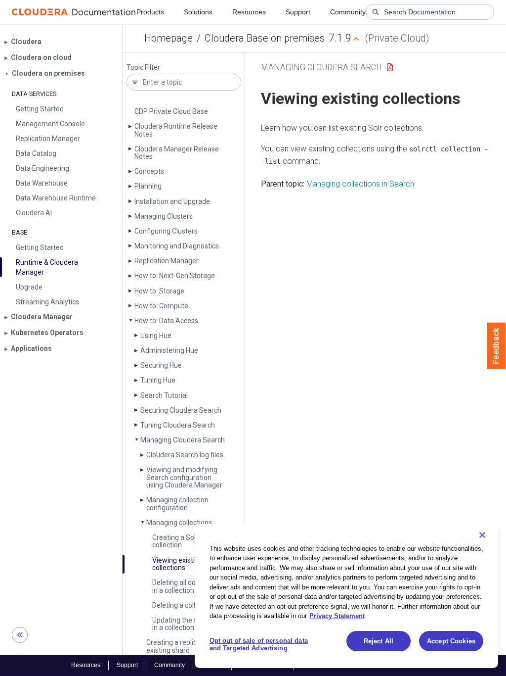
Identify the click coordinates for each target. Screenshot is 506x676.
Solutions (198, 12)
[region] (346, 596)
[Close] (482, 535)
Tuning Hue (157, 380)
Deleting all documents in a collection (187, 586)
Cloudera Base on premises (265, 38)
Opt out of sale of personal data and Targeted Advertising (259, 644)
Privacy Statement (337, 616)
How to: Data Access (166, 321)
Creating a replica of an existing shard (182, 646)
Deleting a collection (183, 605)
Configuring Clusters (166, 231)
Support (298, 12)
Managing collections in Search (360, 184)
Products (150, 12)
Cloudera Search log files (184, 455)
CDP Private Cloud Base (171, 111)
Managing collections (179, 523)
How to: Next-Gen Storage (174, 276)
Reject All (378, 641)
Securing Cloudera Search (180, 410)
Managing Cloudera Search (182, 440)
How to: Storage (159, 291)
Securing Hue (161, 365)
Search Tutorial (164, 395)
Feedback (496, 346)
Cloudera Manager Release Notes (176, 152)
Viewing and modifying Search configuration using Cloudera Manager (184, 477)
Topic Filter (143, 67)
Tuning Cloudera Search (177, 425)
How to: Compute (161, 306)
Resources (249, 12)
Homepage (168, 38)
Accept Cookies (451, 641)
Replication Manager (166, 261)
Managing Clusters (163, 216)
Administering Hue (169, 350)
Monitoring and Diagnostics (176, 246)
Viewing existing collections (177, 564)
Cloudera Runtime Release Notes (175, 130)
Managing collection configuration (177, 503)
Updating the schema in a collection (185, 623)
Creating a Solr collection (175, 541)
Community (348, 12)
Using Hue (155, 335)
